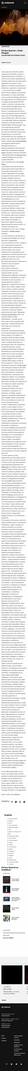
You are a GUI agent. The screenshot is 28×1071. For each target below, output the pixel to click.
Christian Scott (21, 155)
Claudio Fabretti (5, 1015)
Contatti (3, 1038)
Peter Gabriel (20, 763)
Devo (22, 229)
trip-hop (10, 495)
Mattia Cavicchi (7, 62)
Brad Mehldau (21, 141)
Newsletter (17, 1042)
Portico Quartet (7, 358)
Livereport (4, 7)
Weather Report (15, 231)
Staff (2, 1035)
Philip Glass (5, 467)
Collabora (3, 1040)
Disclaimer (17, 1040)
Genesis (3, 763)
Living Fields (22, 365)
